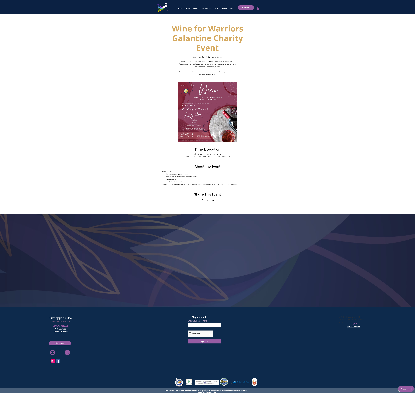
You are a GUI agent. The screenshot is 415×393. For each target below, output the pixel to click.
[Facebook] (58, 361)
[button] (258, 8)
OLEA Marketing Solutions (238, 390)
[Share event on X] (208, 200)
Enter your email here (197, 321)
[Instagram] (53, 361)
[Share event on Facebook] (202, 200)
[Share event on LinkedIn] (213, 200)
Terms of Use (201, 392)
